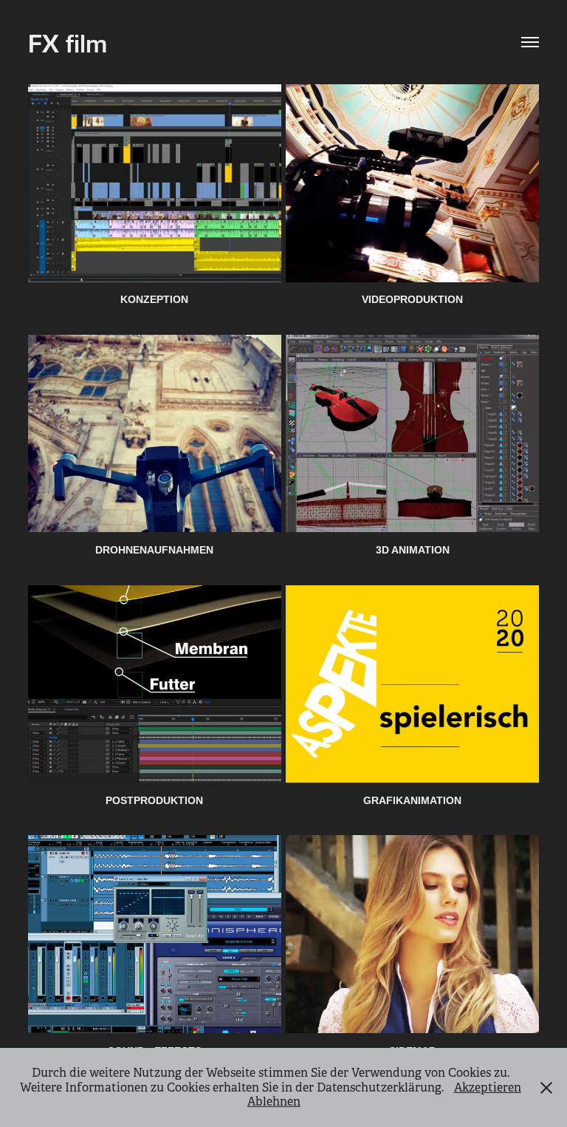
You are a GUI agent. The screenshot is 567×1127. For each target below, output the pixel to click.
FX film (67, 41)
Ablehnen (273, 1101)
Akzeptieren (487, 1087)
